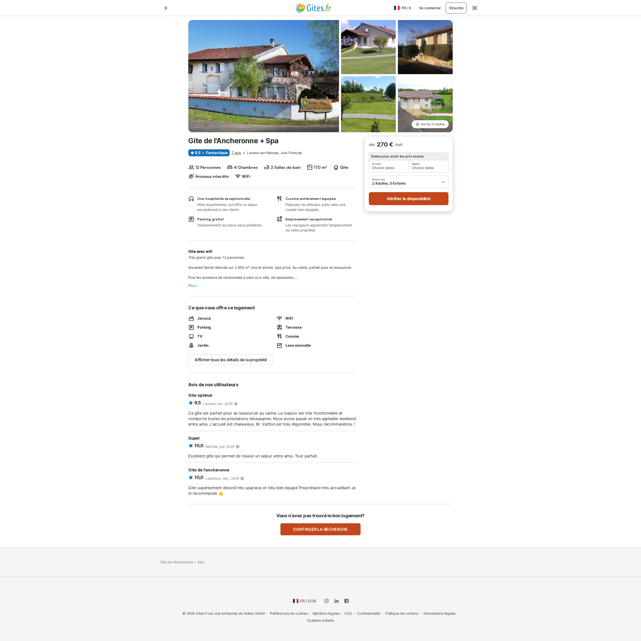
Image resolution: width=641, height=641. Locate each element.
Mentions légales (326, 613)
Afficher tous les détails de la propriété (231, 359)
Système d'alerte (320, 620)
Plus (191, 285)
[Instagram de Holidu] (326, 600)
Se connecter (429, 8)
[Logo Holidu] (320, 8)
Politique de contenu (401, 613)
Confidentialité (368, 613)
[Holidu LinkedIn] (336, 600)
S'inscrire (456, 8)
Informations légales (439, 613)
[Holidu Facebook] (346, 600)
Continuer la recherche (320, 529)
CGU (348, 613)
